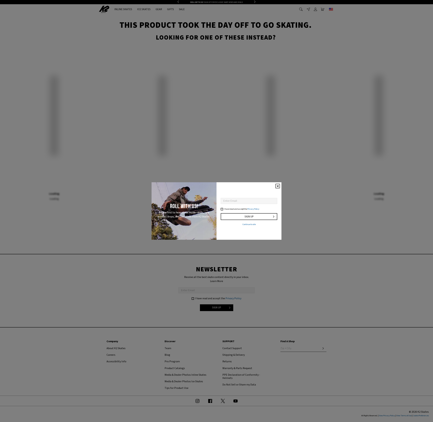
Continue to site (249, 224)
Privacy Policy (253, 209)
